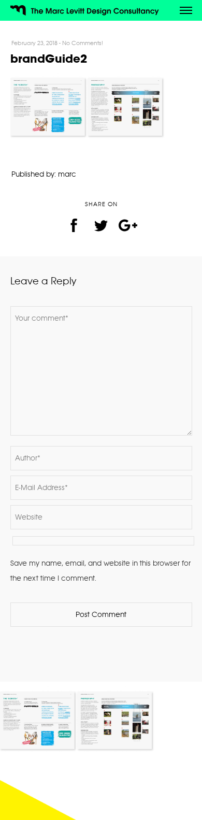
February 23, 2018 (34, 43)
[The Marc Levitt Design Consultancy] (88, 11)
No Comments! (82, 43)
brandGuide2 (48, 58)
